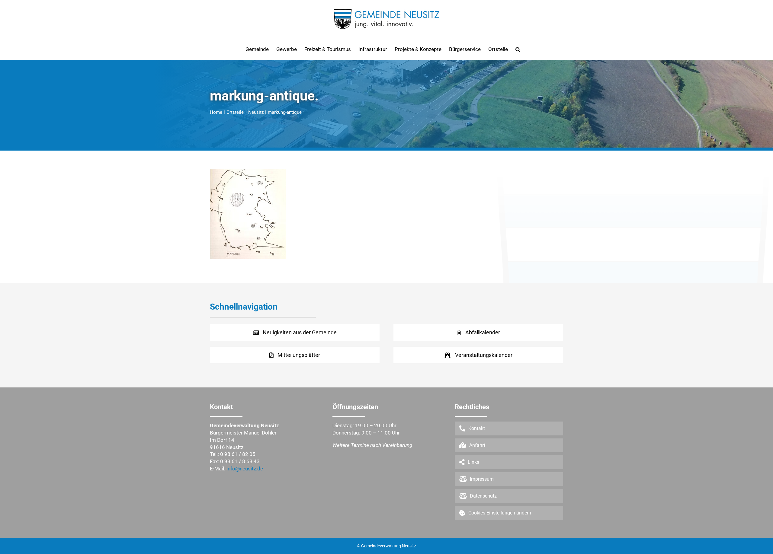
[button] (517, 49)
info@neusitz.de (244, 469)
